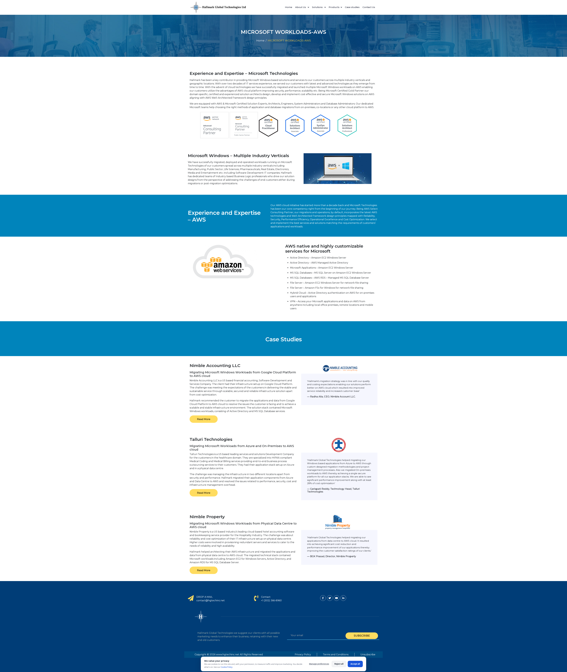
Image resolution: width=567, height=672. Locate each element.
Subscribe (362, 635)
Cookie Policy (226, 667)
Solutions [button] (317, 7)
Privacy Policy (303, 654)
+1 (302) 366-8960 (271, 600)
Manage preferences (319, 664)
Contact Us (368, 7)
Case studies (352, 7)
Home (288, 7)
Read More (203, 419)
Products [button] (334, 7)
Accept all (355, 664)
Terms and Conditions (335, 654)
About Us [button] (301, 7)
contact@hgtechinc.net (210, 600)
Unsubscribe (367, 654)
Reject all (338, 664)
